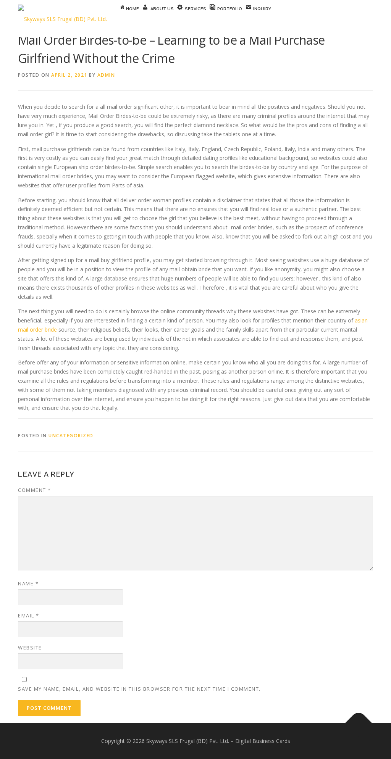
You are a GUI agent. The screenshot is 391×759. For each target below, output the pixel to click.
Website (30, 647)
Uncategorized (71, 435)
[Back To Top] (358, 723)
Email (28, 615)
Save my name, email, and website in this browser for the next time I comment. (139, 688)
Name (28, 583)
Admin (106, 75)
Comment (34, 490)
